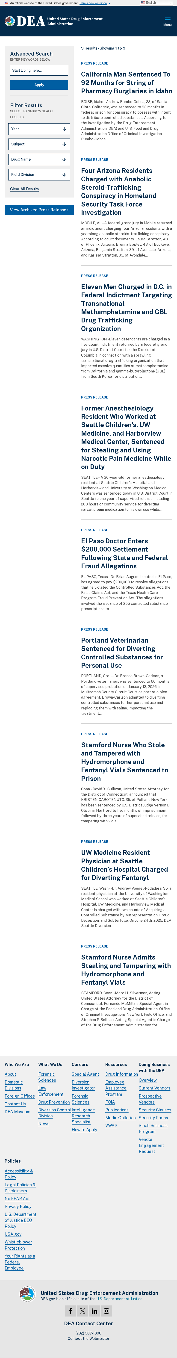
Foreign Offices (20, 1096)
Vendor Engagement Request (151, 1145)
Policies (13, 1161)
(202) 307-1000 (88, 1333)
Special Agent (85, 1074)
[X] (82, 1311)
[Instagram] (106, 1311)
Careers (80, 1064)
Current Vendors (154, 1088)
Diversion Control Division (54, 1112)
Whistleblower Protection (18, 1245)
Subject (18, 144)
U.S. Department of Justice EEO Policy (20, 1220)
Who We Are (17, 1064)
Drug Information (121, 1074)
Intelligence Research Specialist (83, 1115)
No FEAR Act (17, 1198)
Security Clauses (155, 1109)
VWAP (111, 1125)
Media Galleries (120, 1117)
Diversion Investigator (83, 1085)
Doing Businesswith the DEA (154, 1067)
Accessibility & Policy (19, 1174)
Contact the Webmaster (88, 1338)
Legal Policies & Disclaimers (20, 1187)
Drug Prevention (54, 1102)
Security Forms (153, 1117)
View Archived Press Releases (39, 209)
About (10, 1074)
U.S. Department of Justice (119, 1299)
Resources (116, 1064)
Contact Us (15, 1103)
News (43, 1123)
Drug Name (21, 159)
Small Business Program (153, 1128)
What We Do (50, 1064)
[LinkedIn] (94, 1311)
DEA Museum (17, 1111)
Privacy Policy (18, 1206)
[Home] (67, 21)
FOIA (110, 1102)
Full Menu (167, 22)
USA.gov (13, 1234)
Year (15, 129)
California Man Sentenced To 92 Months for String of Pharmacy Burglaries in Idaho (126, 82)
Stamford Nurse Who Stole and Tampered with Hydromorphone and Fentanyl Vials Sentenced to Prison (124, 761)
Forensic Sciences (47, 1077)
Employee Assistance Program (116, 1088)
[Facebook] (70, 1311)
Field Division (22, 174)
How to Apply (84, 1129)
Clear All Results (24, 189)
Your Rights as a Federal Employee (20, 1262)
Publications (117, 1109)
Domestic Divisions (14, 1085)
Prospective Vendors (150, 1099)
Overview (148, 1080)
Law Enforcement (51, 1091)
